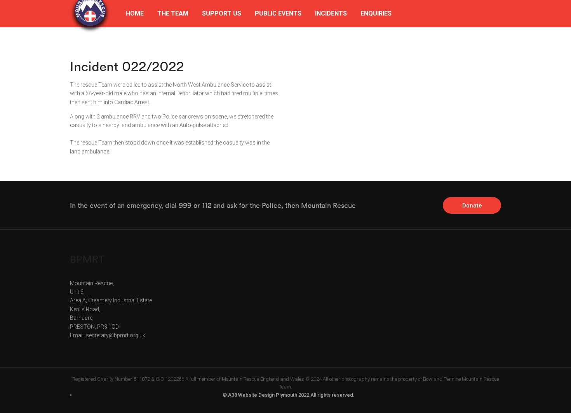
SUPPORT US (221, 13)
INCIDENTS (331, 13)
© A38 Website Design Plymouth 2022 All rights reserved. (289, 395)
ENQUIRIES (376, 13)
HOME (135, 13)
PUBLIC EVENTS (278, 13)
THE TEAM (172, 13)
